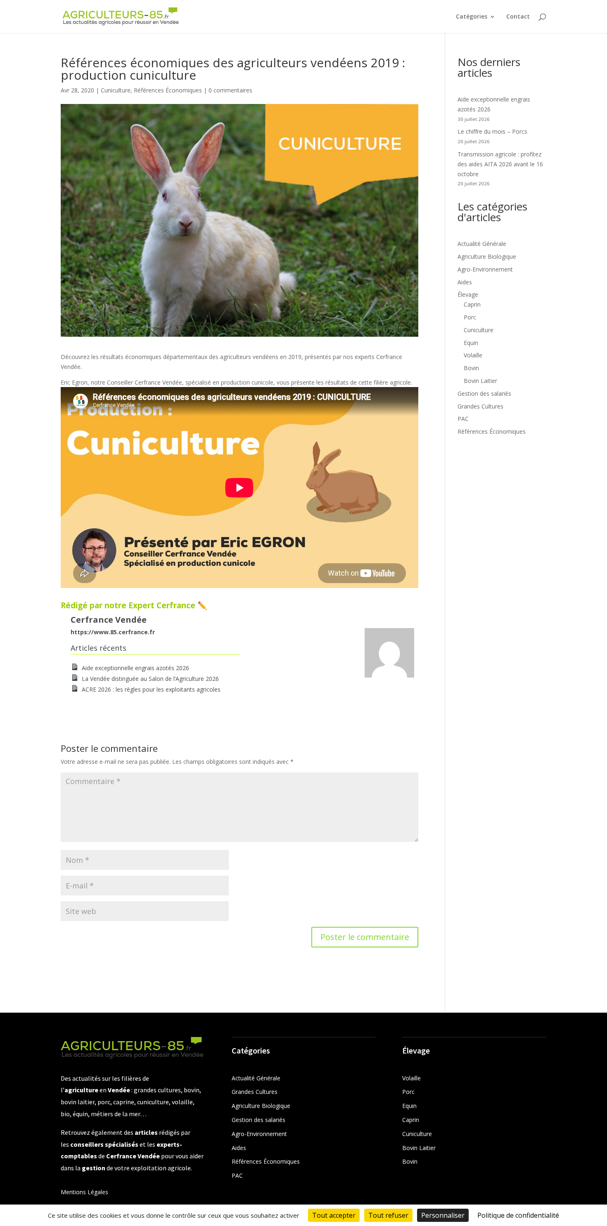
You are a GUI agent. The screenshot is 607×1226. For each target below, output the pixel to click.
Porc (470, 317)
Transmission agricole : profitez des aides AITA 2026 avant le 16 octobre (500, 164)
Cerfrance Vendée (109, 619)
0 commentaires (230, 90)
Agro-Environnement (485, 269)
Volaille (473, 355)
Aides (465, 282)
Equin (471, 343)
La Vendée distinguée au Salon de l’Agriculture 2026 (150, 679)
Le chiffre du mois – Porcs (492, 131)
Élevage (468, 294)
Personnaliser (443, 1215)
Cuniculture (115, 90)
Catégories (471, 17)
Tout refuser (388, 1215)
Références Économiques (168, 90)
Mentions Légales (84, 1192)
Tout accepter (334, 1215)
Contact (518, 17)
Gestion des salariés (484, 393)
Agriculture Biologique (487, 256)
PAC (463, 419)
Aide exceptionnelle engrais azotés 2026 (135, 668)
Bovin (471, 368)
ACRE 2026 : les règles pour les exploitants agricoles (151, 689)
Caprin (472, 304)
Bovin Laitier (480, 381)
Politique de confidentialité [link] (518, 1215)
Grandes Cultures (480, 406)
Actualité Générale (482, 244)
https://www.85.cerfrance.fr (113, 632)
